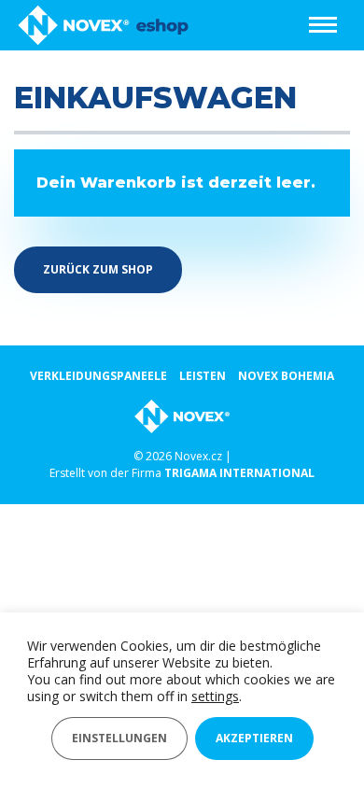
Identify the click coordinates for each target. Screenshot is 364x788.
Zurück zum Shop (98, 269)
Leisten (202, 376)
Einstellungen (119, 738)
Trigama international (239, 473)
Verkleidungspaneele (98, 376)
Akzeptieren (254, 738)
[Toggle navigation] (323, 24)
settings (215, 696)
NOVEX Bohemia (286, 376)
